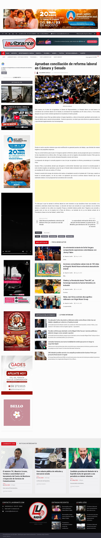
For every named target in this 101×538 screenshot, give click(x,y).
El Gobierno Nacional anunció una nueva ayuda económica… (92, 526)
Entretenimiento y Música (26, 53)
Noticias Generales (71, 53)
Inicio (7, 53)
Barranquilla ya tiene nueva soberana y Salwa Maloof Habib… (67, 508)
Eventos (38, 53)
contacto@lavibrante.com (11, 511)
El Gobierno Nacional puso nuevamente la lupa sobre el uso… (92, 508)
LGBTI (3, 57)
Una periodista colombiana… (77, 483)
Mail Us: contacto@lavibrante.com (60, 33)
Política (61, 53)
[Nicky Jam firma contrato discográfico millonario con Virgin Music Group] (48, 302)
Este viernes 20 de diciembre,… (10, 488)
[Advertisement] (67, 135)
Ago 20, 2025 (79, 272)
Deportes (14, 53)
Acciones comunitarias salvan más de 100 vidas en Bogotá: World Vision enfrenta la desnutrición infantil (81, 266)
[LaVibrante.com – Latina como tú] (19, 43)
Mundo (54, 53)
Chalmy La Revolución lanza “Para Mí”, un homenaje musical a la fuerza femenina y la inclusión (79, 282)
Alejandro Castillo (44, 72)
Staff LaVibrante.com (45, 57)
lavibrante (61, 236)
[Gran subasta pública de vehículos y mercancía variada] (50, 458)
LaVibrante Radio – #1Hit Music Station (17, 57)
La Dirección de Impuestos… (43, 481)
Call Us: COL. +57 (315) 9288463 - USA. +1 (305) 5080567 (34, 33)
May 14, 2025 (79, 256)
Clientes (82, 53)
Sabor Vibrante (58, 57)
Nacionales (46, 232)
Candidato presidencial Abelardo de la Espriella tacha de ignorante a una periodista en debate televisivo (84, 473)
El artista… (65, 292)
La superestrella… (67, 306)
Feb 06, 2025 (79, 303)
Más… (64, 276)
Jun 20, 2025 (79, 289)
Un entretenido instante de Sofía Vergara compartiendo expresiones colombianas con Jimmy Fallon (79, 250)
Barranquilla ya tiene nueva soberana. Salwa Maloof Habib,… (68, 516)
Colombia (46, 53)
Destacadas (53, 236)
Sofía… (65, 259)
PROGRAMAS (33, 57)
